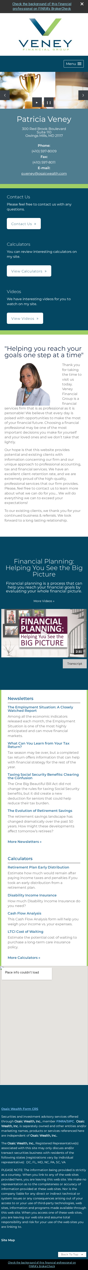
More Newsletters (25, 842)
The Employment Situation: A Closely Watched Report (40, 709)
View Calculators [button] (27, 271)
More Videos (44, 601)
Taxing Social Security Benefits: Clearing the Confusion (43, 776)
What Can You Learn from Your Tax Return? (38, 745)
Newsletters (20, 698)
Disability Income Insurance (32, 895)
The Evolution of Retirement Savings (40, 811)
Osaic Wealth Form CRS (19, 1109)
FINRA (61, 1121)
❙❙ (49, 102)
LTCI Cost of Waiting (25, 932)
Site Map (8, 1240)
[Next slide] (83, 95)
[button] (74, 64)
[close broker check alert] (82, 4)
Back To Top (70, 1254)
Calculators (20, 858)
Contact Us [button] (21, 224)
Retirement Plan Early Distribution (38, 867)
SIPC (70, 1121)
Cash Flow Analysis (24, 913)
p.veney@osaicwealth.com (44, 173)
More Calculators (24, 958)
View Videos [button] (22, 319)
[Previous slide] (5, 95)
